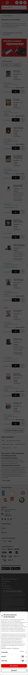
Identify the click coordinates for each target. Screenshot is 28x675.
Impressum (9, 648)
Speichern (14, 670)
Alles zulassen (14, 666)
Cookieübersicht (15, 648)
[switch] (22, 656)
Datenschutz (3, 648)
